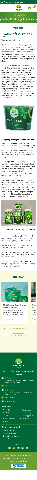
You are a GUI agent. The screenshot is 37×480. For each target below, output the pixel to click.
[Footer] (18, 363)
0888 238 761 (9, 386)
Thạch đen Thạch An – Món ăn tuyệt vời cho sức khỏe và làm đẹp (16, 246)
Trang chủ (6, 410)
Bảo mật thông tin (9, 430)
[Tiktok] (18, 448)
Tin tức (5, 416)
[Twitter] (13, 448)
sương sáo (25, 45)
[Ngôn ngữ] (34, 2)
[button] (4, 328)
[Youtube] (22, 448)
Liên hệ (5, 421)
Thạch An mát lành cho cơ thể (12, 40)
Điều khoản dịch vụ (9, 433)
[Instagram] (27, 448)
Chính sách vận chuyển (10, 436)
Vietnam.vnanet (27, 410)
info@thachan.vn (10, 401)
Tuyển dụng (26, 418)
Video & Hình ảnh (9, 418)
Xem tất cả (18, 335)
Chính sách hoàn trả (9, 439)
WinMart (15, 264)
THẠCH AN (8, 254)
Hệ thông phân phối (28, 416)
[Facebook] (9, 448)
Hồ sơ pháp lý (26, 413)
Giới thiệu (6, 413)
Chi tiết (8, 319)
